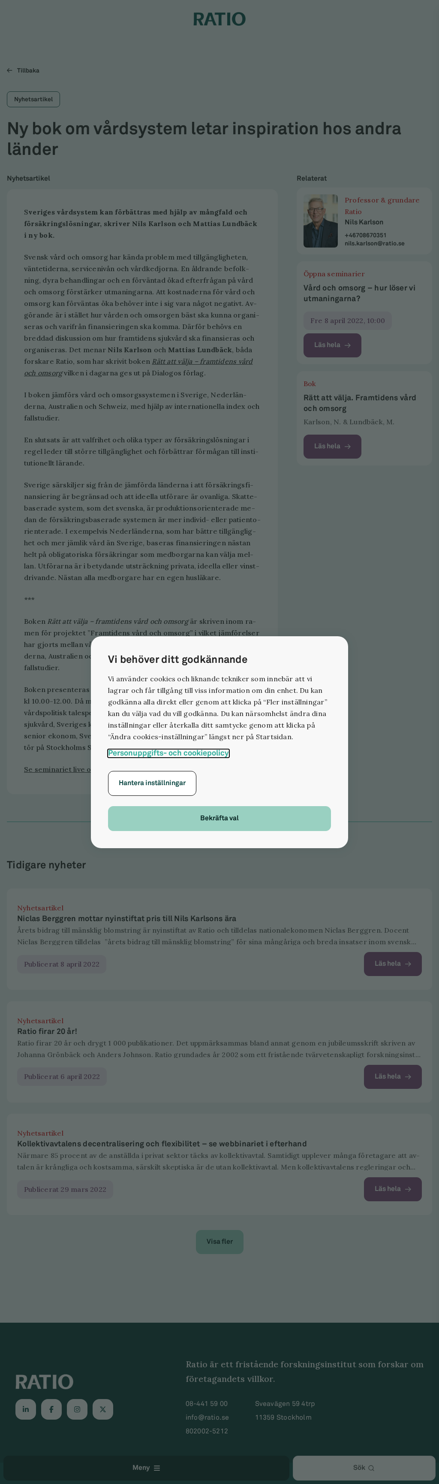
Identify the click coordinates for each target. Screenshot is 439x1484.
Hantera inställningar (152, 783)
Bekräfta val (219, 818)
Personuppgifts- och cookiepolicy (168, 753)
